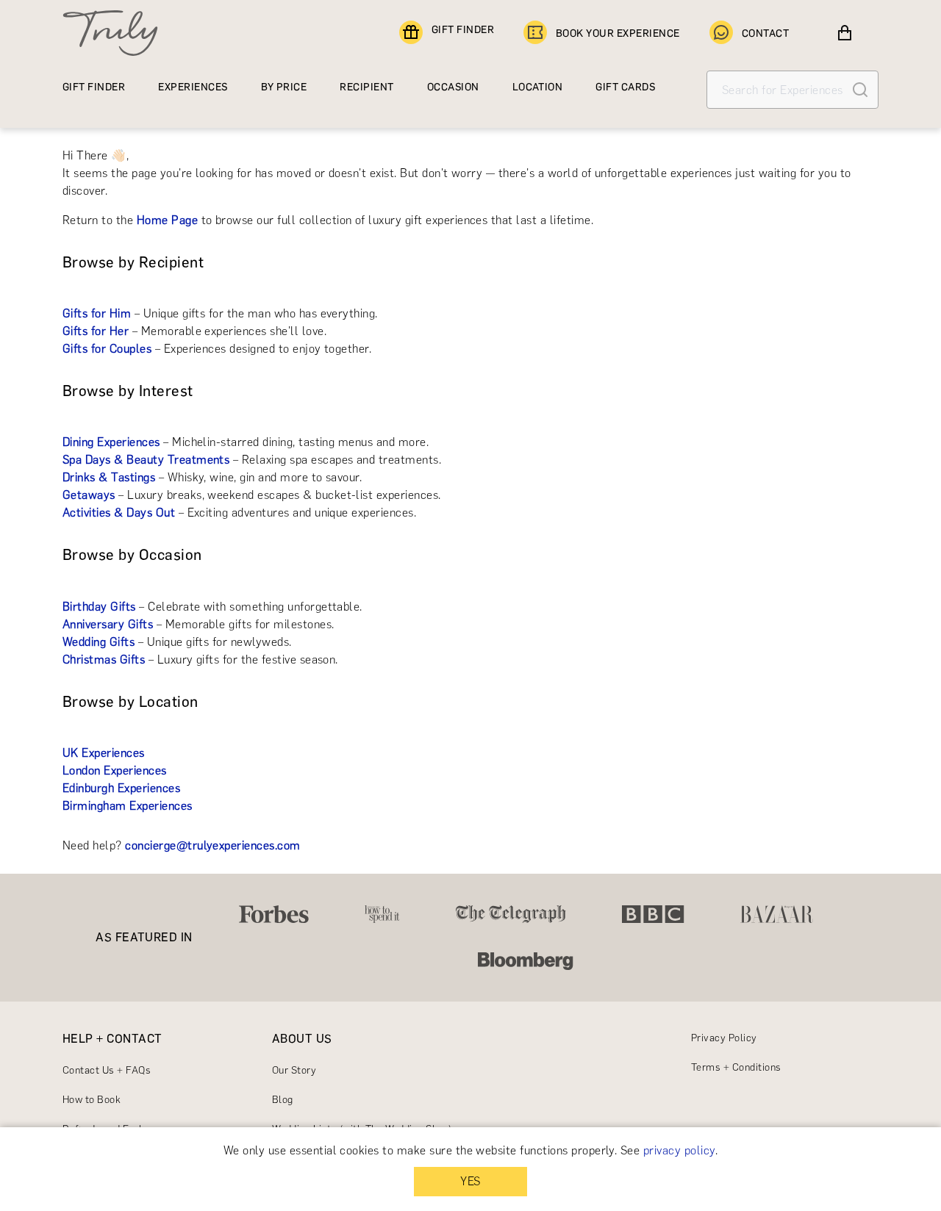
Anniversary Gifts (107, 624)
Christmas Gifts (103, 659)
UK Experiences (103, 753)
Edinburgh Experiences (121, 788)
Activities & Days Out (118, 513)
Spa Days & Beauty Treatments (145, 460)
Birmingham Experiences (127, 806)
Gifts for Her (95, 331)
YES (470, 1181)
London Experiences (114, 770)
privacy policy (679, 1150)
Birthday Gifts (99, 607)
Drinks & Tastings (108, 477)
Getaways (88, 495)
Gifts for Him (96, 313)
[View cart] (845, 33)
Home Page (167, 220)
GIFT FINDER (463, 30)
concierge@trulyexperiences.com (212, 845)
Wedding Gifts (98, 642)
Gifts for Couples (106, 349)
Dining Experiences (111, 442)
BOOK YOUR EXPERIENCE (618, 33)
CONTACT (765, 33)
